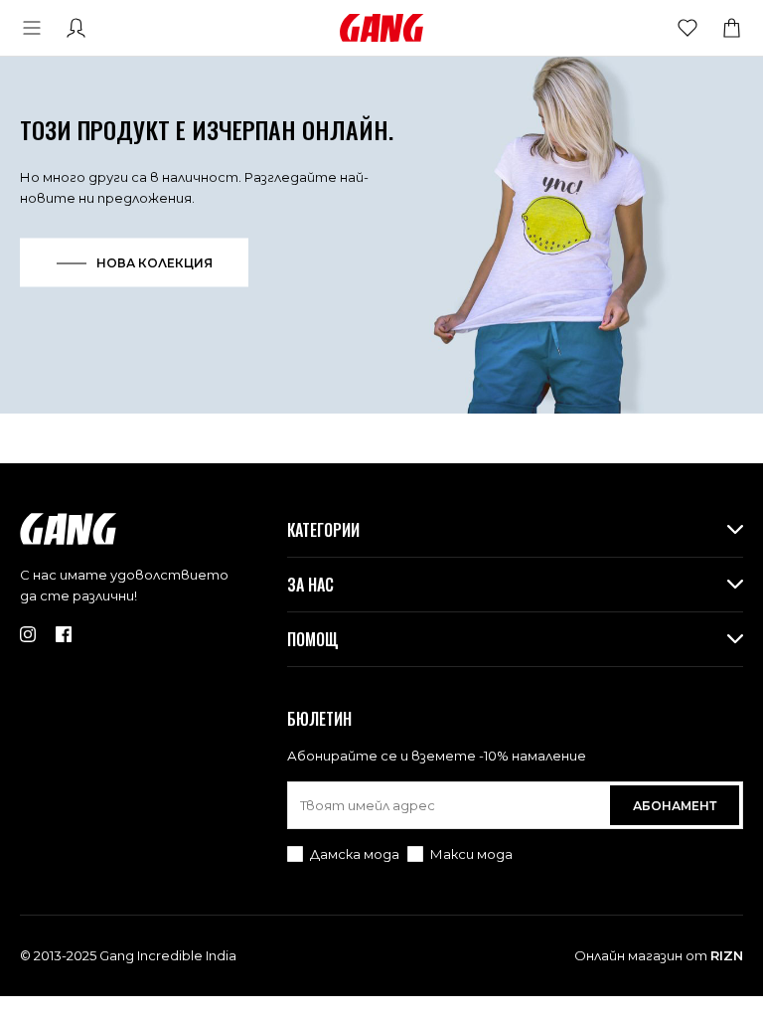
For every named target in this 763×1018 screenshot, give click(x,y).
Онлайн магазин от (658, 955)
